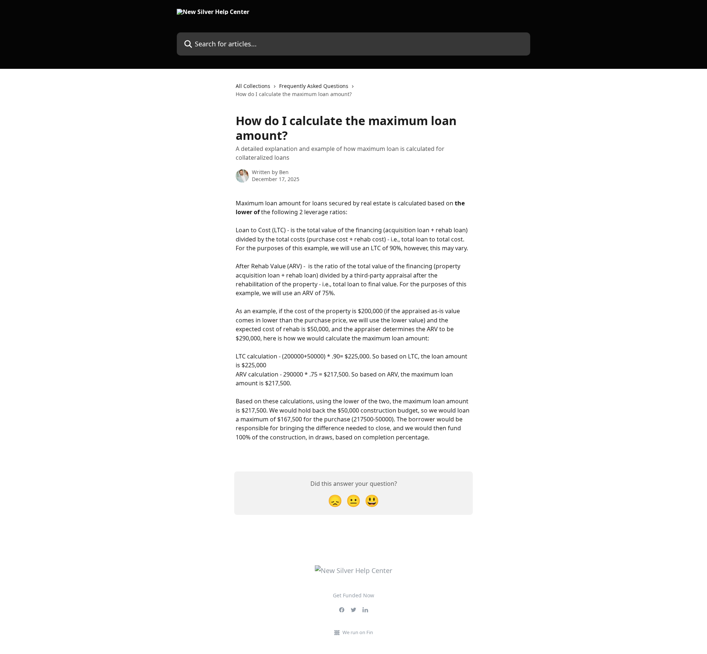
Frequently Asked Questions (313, 85)
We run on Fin (357, 632)
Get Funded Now (353, 595)
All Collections (253, 85)
